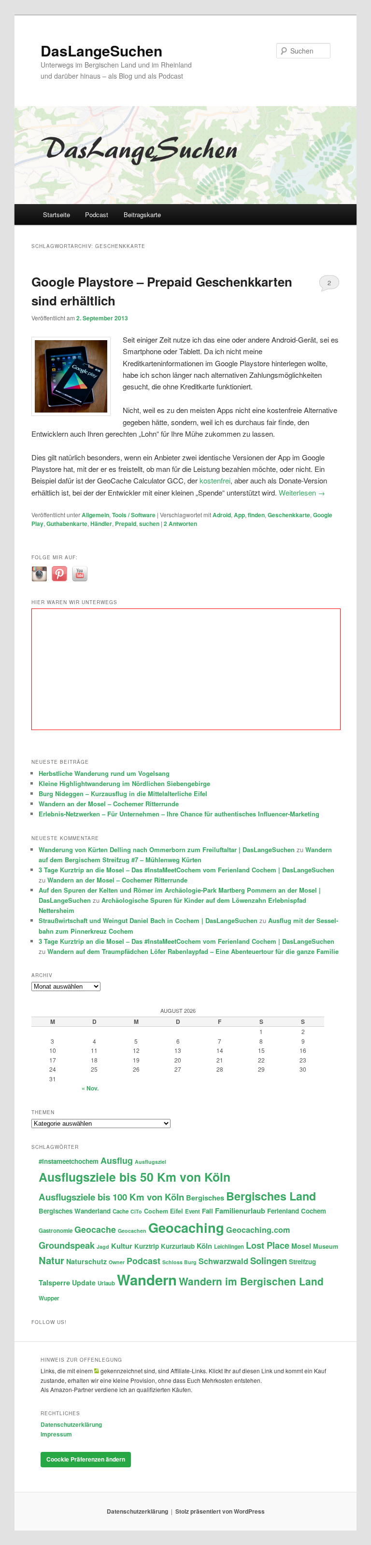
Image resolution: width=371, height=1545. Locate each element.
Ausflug (116, 1160)
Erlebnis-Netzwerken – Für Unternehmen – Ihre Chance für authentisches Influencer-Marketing (179, 813)
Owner (117, 1262)
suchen (149, 523)
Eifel (176, 1211)
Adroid (222, 514)
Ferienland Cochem (296, 1210)
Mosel (301, 1246)
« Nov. (90, 1088)
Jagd (103, 1246)
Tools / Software (134, 514)
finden (256, 514)
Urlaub (106, 1283)
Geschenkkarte (289, 514)
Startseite (56, 214)
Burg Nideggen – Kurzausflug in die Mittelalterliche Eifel (123, 793)
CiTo (136, 1211)
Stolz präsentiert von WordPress (220, 1511)
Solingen (268, 1260)
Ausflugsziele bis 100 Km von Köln (111, 1196)
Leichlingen (229, 1246)
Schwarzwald (223, 1261)
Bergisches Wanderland (75, 1210)
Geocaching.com (258, 1229)
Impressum (56, 1434)
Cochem (156, 1211)
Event (192, 1211)
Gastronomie (55, 1231)
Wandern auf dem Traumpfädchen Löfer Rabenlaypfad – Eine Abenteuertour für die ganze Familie (193, 951)
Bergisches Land (271, 1196)
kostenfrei (215, 480)
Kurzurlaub (178, 1246)
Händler (101, 523)
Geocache (95, 1229)
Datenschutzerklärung (71, 1424)
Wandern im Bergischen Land (251, 1281)
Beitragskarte (142, 214)
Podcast (96, 214)
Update (84, 1282)
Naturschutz (86, 1261)
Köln (204, 1246)
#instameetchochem (69, 1161)
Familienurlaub (240, 1210)
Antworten (180, 523)
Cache (120, 1211)
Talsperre (54, 1282)
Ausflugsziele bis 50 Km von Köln (134, 1177)
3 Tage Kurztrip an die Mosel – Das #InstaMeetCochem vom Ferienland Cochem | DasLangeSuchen (186, 869)
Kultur (121, 1246)
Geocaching (186, 1227)
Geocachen (132, 1230)
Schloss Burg (179, 1262)
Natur (51, 1260)
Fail (207, 1210)
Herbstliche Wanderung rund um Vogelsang (104, 773)
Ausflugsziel (150, 1161)
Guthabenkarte (66, 523)
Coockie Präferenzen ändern (85, 1459)
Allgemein (95, 514)
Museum (325, 1246)
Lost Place (267, 1245)
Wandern (147, 1279)
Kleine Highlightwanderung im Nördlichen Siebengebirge (124, 783)
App (239, 514)
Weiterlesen (302, 492)
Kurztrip (146, 1246)
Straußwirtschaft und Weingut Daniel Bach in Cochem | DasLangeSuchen (148, 920)
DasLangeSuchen (101, 50)
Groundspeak (67, 1245)
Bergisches (205, 1197)
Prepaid (125, 523)
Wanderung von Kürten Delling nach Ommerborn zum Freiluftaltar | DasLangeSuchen (167, 849)
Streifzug (302, 1261)
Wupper (49, 1298)
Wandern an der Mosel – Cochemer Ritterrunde (109, 803)
